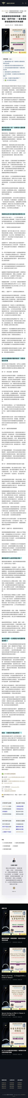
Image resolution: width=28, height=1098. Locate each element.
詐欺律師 (12, 1088)
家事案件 (20, 1084)
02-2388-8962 (6, 779)
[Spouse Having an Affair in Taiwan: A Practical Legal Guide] (14, 997)
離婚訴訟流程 (20, 829)
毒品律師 (12, 1086)
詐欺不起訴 (5, 806)
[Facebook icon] (14, 888)
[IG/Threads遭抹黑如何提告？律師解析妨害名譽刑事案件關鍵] (14, 1034)
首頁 (3, 11)
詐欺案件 (20, 1088)
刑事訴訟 (4, 1083)
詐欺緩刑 (4, 811)
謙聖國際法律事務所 (10, 791)
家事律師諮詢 (20, 832)
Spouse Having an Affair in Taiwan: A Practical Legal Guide (13, 1014)
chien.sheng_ (8, 789)
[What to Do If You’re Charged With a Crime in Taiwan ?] (14, 960)
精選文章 (21, 25)
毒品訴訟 (4, 1086)
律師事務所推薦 (7, 849)
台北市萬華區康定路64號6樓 (16, 777)
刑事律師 (6, 11)
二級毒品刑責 (20, 806)
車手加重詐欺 (6, 829)
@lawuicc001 (15, 787)
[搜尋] (23, 3)
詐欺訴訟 (4, 1088)
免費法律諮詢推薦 (19, 843)
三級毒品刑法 (20, 809)
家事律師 (15, 942)
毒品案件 (20, 1086)
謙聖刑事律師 (11, 3)
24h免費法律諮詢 (10, 774)
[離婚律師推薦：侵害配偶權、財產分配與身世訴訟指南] (14, 922)
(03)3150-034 (8, 783)
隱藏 (10, 59)
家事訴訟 (4, 1084)
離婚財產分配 (20, 826)
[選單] (25, 3)
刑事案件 (15, 846)
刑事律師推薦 (6, 846)
